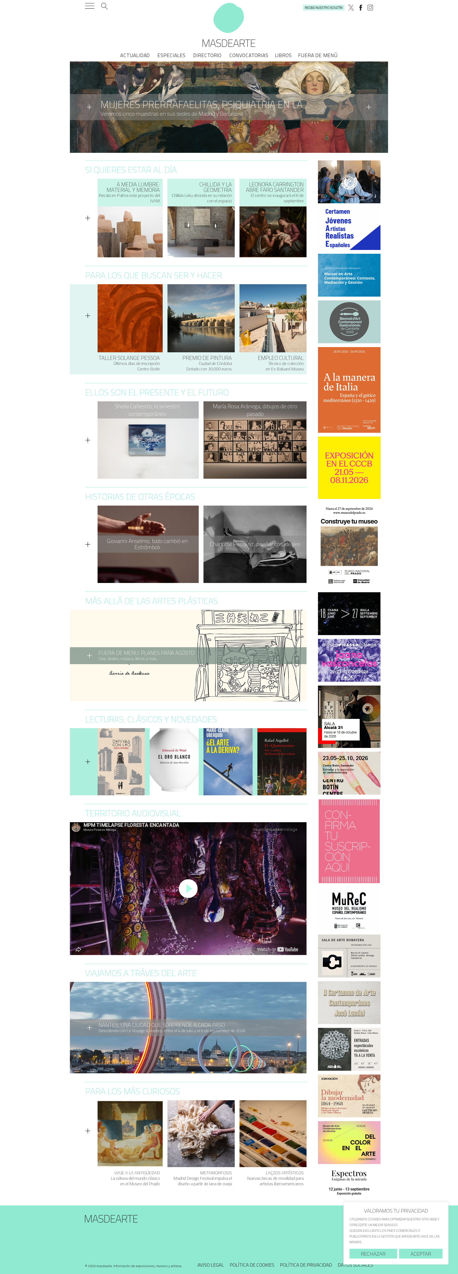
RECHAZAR (373, 1254)
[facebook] (361, 7)
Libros (283, 55)
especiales (171, 55)
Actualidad (135, 55)
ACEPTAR (421, 1254)
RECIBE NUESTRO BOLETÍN (324, 7)
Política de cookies (252, 1265)
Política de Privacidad (306, 1265)
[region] (396, 1233)
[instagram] (370, 7)
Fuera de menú (318, 55)
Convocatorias (248, 55)
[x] (351, 7)
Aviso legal (211, 1265)
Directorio (207, 55)
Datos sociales (355, 1265)
